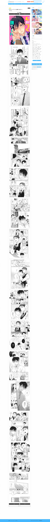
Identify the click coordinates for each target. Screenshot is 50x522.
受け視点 (39, 47)
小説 (33, 41)
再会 (33, 48)
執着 (40, 46)
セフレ (35, 57)
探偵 (36, 51)
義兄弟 (33, 50)
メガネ (35, 58)
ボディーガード (36, 52)
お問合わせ (16, 520)
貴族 (39, 53)
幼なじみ (35, 48)
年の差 (33, 55)
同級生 (40, 48)
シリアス (36, 45)
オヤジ (33, 58)
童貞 (37, 57)
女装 (37, 58)
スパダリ (39, 56)
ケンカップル (36, 55)
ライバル (39, 55)
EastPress (40, 520)
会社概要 (9, 520)
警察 (33, 52)
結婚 (36, 49)
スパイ (38, 51)
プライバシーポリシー (13, 520)
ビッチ (33, 57)
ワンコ (39, 57)
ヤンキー (34, 56)
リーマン (39, 52)
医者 (40, 51)
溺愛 (38, 46)
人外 (39, 58)
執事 (35, 54)
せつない (34, 45)
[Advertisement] (25, 513)
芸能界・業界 (34, 51)
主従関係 (37, 53)
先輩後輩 (38, 48)
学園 (33, 49)
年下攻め (40, 54)
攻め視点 (36, 47)
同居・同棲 (39, 49)
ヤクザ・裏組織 (36, 50)
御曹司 (33, 54)
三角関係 (36, 56)
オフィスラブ (34, 53)
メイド (37, 54)
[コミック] (37, 14)
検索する (37, 60)
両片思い (34, 47)
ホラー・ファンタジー (35, 46)
